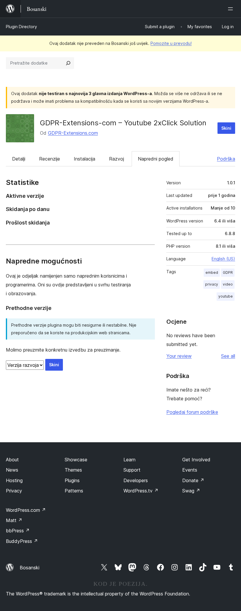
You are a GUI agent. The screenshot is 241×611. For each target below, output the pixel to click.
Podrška (226, 159)
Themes (73, 470)
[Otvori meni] (231, 9)
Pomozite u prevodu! (171, 43)
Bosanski (29, 568)
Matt (14, 520)
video (228, 284)
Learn (129, 460)
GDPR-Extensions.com (73, 133)
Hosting (14, 480)
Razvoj (116, 159)
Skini (226, 128)
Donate (193, 480)
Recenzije (49, 159)
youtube (225, 296)
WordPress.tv (140, 491)
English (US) (223, 258)
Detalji (18, 159)
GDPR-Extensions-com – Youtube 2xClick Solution (123, 123)
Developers (135, 480)
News (12, 470)
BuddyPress (22, 541)
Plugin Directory (21, 26)
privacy (211, 284)
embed (211, 272)
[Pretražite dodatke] (68, 63)
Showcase (76, 460)
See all (228, 356)
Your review (179, 356)
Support (131, 470)
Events (189, 470)
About (12, 460)
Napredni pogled (155, 159)
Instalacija (84, 159)
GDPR (228, 272)
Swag (191, 491)
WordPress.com (26, 510)
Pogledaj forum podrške (192, 412)
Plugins (72, 480)
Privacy (14, 491)
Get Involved (196, 460)
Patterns (74, 491)
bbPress (18, 531)
